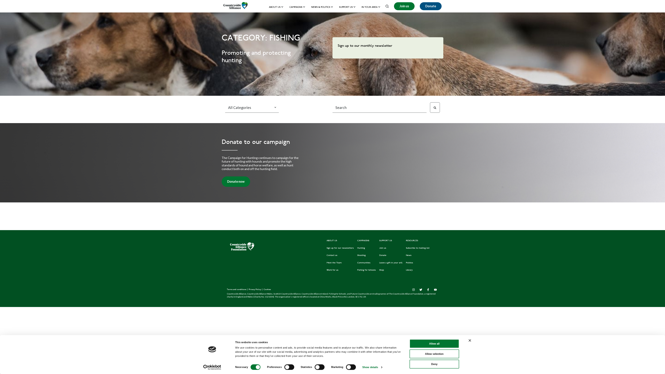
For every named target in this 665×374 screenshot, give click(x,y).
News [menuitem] (408, 255)
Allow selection (434, 353)
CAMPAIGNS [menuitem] (363, 241)
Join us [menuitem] (382, 248)
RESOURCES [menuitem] (412, 241)
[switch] (289, 367)
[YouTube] (435, 289)
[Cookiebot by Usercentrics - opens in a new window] (212, 367)
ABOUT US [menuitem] (332, 241)
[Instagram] (413, 289)
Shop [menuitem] (381, 270)
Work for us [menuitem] (332, 270)
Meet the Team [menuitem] (334, 263)
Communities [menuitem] (363, 263)
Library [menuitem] (409, 270)
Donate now (236, 181)
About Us (275, 7)
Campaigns (295, 7)
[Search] (435, 107)
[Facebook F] (428, 289)
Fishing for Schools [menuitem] (366, 270)
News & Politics (320, 7)
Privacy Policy (255, 290)
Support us (346, 7)
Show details (370, 367)
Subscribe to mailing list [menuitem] (417, 248)
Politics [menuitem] (409, 263)
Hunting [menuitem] (361, 248)
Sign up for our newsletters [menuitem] (340, 248)
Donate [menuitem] (382, 255)
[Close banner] (470, 340)
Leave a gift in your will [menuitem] (390, 263)
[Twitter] (421, 289)
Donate (430, 6)
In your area (370, 7)
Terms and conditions (237, 290)
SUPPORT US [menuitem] (385, 241)
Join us (404, 6)
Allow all (434, 343)
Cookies (267, 290)
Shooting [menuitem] (361, 255)
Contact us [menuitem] (332, 255)
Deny (434, 364)
